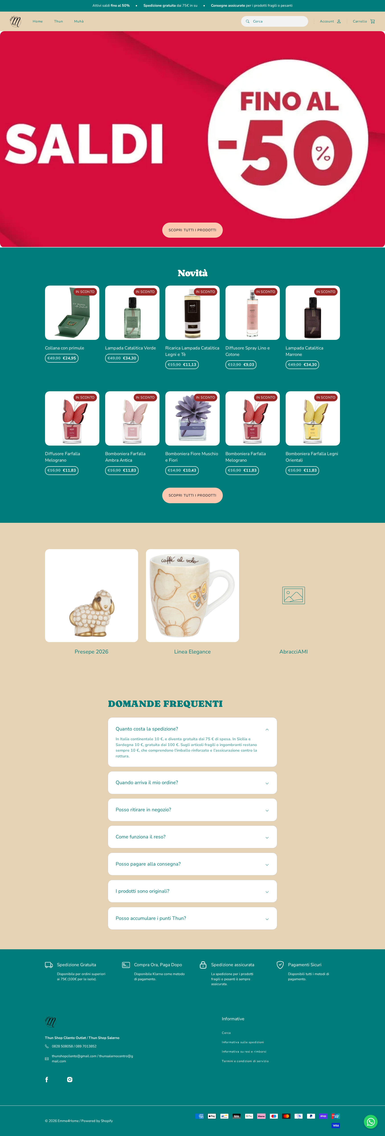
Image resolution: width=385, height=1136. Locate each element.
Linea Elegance (192, 651)
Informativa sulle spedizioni (243, 1042)
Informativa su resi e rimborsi (244, 1052)
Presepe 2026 (91, 651)
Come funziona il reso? (141, 837)
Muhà (79, 21)
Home (38, 21)
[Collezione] (91, 595)
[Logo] (15, 21)
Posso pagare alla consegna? (148, 864)
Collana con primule (64, 348)
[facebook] (46, 1079)
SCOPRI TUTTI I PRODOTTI (192, 230)
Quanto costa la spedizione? (147, 729)
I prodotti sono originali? (142, 891)
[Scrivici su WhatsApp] (371, 1122)
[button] (361, 21)
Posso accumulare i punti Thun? (151, 918)
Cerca (226, 1033)
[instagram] (69, 1079)
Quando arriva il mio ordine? (147, 782)
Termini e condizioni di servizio (245, 1061)
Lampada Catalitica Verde (130, 348)
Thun (58, 21)
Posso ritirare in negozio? (143, 809)
